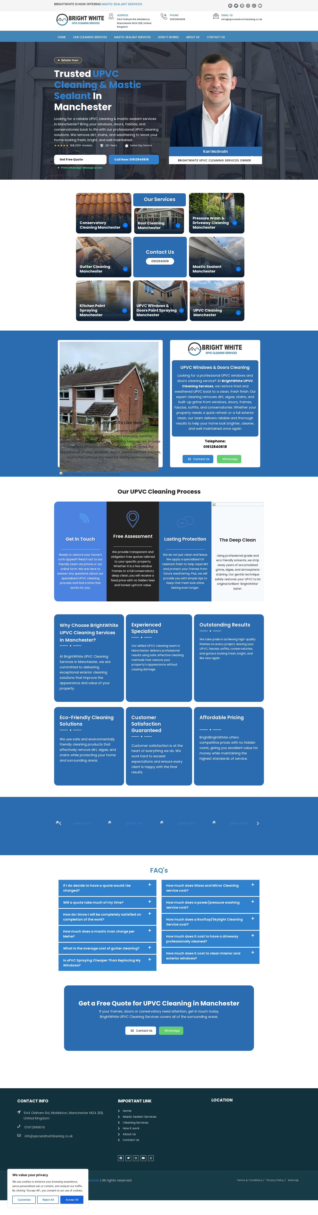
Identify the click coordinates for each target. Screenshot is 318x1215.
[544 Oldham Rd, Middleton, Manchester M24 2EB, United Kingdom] (19, 1112)
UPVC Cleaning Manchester (207, 312)
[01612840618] (18, 1126)
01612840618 (34, 1127)
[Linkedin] (242, 6)
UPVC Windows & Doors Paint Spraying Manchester (157, 310)
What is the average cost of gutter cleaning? (101, 948)
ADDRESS (122, 15)
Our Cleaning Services (90, 37)
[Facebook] (230, 6)
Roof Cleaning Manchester (151, 225)
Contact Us (216, 37)
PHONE (174, 15)
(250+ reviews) (81, 145)
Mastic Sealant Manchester (207, 269)
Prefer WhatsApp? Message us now (81, 167)
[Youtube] (260, 6)
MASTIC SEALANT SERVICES (122, 4)
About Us (192, 37)
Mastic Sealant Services (132, 37)
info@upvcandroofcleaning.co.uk (49, 1136)
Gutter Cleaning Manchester (95, 269)
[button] (60, 823)
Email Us (227, 15)
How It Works (168, 37)
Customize (24, 1199)
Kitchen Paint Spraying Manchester (92, 310)
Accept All (72, 1199)
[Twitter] (236, 6)
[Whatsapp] (254, 6)
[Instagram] (248, 6)
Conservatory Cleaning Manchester (100, 225)
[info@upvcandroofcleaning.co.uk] (19, 1135)
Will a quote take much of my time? (93, 902)
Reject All (48, 1199)
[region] (47, 1188)
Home (62, 37)
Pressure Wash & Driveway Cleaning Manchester (211, 223)
